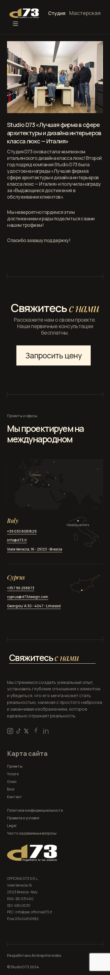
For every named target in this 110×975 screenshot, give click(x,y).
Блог (11, 789)
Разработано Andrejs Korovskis (34, 955)
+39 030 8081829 (22, 531)
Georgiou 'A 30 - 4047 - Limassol (34, 605)
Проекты (15, 766)
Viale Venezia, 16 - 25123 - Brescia (34, 549)
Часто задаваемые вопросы (32, 833)
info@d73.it (17, 540)
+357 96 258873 (20, 587)
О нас (12, 781)
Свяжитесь (44, 657)
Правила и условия (23, 817)
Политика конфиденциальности (35, 810)
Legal (11, 825)
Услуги (13, 773)
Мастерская (85, 12)
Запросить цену (53, 355)
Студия (56, 13)
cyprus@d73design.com (27, 596)
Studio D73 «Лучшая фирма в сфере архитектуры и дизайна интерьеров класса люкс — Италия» (54, 133)
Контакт (14, 796)
